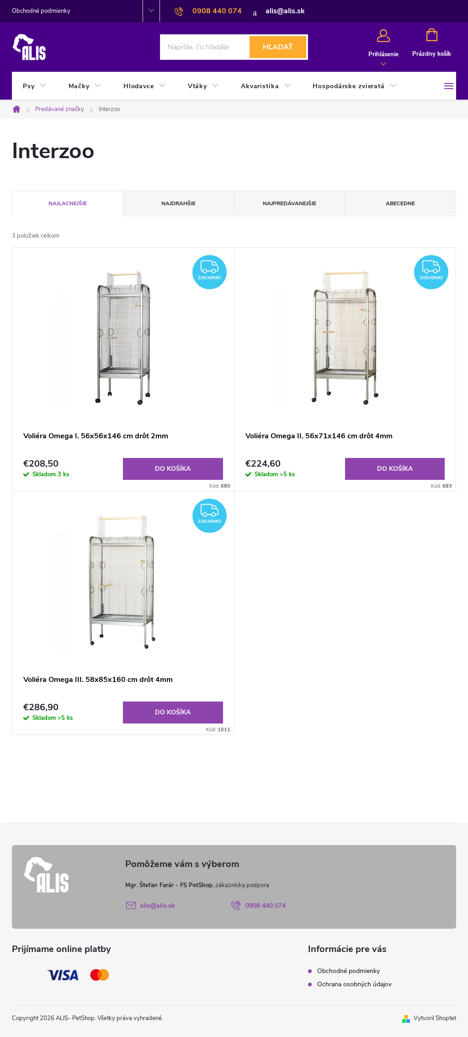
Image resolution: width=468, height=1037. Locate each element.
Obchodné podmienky (41, 11)
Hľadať (278, 47)
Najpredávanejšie (289, 203)
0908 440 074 (265, 905)
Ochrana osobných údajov (354, 984)
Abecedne (400, 203)
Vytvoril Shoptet (435, 1018)
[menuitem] (35, 86)
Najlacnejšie (67, 203)
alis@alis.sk (157, 905)
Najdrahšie (178, 203)
